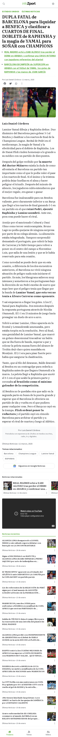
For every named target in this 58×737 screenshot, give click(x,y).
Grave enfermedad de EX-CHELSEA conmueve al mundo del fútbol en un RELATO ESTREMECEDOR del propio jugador (19, 716)
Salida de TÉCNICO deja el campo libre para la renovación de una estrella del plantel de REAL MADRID (23, 622)
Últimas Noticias (31, 11)
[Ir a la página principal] (29, 3)
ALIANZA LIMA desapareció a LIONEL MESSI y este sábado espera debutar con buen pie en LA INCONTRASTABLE (21, 543)
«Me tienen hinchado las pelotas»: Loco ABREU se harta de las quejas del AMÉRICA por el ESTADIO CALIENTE (22, 700)
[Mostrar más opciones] (22, 83)
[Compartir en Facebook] (5, 83)
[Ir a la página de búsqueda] (4, 4)
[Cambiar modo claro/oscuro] (53, 3)
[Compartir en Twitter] (10, 83)
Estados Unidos (10, 11)
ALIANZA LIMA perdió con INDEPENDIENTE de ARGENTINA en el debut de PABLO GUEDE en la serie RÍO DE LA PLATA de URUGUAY (23, 637)
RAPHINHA (9, 458)
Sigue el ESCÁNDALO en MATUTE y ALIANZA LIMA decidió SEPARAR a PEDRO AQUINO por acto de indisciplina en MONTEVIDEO (22, 559)
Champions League (27, 453)
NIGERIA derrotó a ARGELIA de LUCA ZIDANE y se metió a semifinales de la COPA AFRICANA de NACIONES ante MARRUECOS (23, 669)
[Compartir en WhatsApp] (16, 83)
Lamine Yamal (47, 453)
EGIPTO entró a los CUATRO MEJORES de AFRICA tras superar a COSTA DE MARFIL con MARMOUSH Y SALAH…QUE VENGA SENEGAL (22, 653)
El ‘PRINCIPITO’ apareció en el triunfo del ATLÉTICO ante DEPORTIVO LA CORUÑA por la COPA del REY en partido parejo (23, 574)
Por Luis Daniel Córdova (11, 79)
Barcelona (8, 453)
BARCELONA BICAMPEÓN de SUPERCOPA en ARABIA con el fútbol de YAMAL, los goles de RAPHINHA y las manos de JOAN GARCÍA (27, 68)
